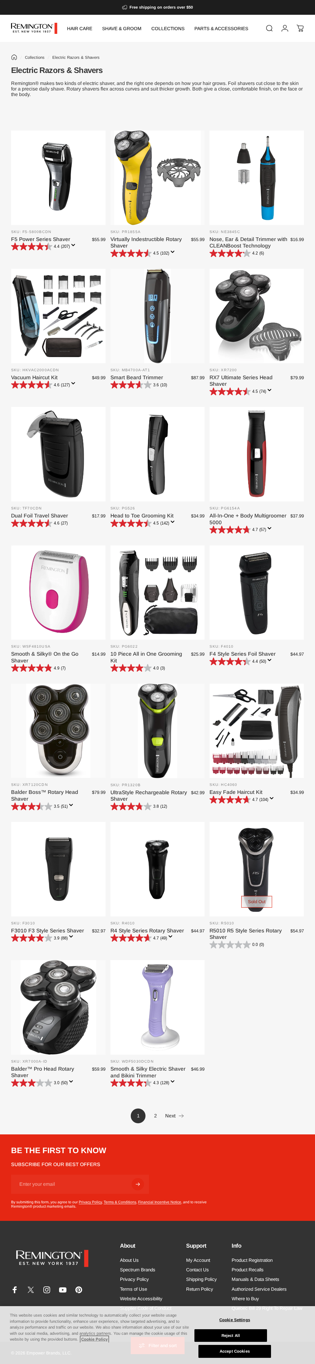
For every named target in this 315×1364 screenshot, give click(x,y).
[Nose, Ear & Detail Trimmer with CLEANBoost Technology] (256, 178)
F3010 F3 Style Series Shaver (47, 930)
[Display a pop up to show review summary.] (74, 247)
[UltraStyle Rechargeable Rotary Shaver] (157, 731)
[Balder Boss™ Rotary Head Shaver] (58, 731)
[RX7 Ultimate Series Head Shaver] (256, 316)
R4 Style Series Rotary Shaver (147, 930)
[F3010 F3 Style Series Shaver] (58, 869)
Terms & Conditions (120, 1202)
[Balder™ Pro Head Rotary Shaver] (58, 1007)
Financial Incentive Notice (159, 1202)
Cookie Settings (234, 1320)
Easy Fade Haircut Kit (235, 792)
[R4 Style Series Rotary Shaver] (157, 869)
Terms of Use (133, 1289)
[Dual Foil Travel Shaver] (58, 454)
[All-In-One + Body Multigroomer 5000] (256, 454)
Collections (35, 57)
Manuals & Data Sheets (255, 1279)
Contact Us (197, 1269)
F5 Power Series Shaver (40, 239)
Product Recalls (248, 1269)
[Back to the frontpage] (14, 57)
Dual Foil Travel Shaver (39, 516)
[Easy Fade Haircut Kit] (256, 731)
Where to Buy (245, 1298)
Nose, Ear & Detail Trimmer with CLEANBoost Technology (248, 242)
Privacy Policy (90, 1202)
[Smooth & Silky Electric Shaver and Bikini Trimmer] (157, 1007)
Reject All (230, 1335)
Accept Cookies (235, 1351)
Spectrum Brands (137, 1269)
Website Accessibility (141, 1298)
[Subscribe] (138, 1184)
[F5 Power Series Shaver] (58, 178)
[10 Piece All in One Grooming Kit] (157, 592)
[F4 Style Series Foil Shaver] (256, 592)
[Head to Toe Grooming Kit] (157, 454)
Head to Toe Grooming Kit (141, 516)
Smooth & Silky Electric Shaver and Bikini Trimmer (147, 1072)
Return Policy (199, 1289)
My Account (198, 1260)
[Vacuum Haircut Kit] (58, 316)
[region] (157, 1335)
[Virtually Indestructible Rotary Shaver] (157, 178)
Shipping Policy (201, 1279)
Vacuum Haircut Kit (34, 377)
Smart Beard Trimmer (136, 377)
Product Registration (252, 1260)
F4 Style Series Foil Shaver (242, 654)
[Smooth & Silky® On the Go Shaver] (58, 592)
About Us (129, 1260)
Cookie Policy (94, 1339)
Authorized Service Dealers (259, 1289)
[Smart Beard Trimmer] (157, 316)
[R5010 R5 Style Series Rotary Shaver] (256, 869)
